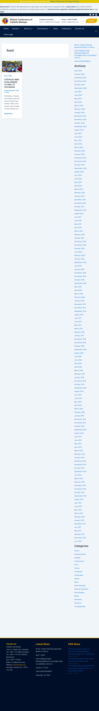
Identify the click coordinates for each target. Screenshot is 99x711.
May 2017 (77, 325)
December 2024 (80, 78)
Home (6, 29)
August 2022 (79, 172)
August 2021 (79, 214)
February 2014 (79, 454)
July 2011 (77, 527)
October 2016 (79, 346)
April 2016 (78, 367)
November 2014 (80, 423)
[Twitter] (93, 15)
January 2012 (79, 520)
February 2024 (79, 109)
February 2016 (79, 374)
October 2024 (79, 85)
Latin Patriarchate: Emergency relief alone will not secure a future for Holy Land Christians (81, 668)
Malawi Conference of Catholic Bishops (64, 1)
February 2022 (79, 193)
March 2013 (78, 478)
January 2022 (79, 196)
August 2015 (79, 391)
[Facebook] (90, 15)
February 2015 (79, 412)
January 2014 (79, 458)
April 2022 (78, 186)
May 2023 (78, 140)
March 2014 (78, 451)
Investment (78, 572)
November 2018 (80, 276)
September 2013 (80, 471)
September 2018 (80, 283)
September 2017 (80, 311)
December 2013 (80, 461)
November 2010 (80, 538)
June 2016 (78, 360)
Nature (76, 579)
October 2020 (79, 248)
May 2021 (78, 224)
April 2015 (78, 405)
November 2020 (80, 245)
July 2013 (77, 475)
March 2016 (78, 370)
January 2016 (79, 377)
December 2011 (80, 524)
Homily (76, 568)
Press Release (79, 592)
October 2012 (79, 492)
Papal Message (79, 585)
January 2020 (79, 259)
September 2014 (80, 430)
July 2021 (77, 217)
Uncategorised (79, 606)
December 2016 (80, 339)
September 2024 (80, 88)
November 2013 (80, 464)
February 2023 (79, 151)
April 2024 (78, 102)
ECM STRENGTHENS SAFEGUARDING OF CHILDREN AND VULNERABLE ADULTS (49, 661)
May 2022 (78, 182)
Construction (79, 561)
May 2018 (78, 287)
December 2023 (80, 116)
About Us (28, 29)
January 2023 (79, 154)
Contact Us (79, 29)
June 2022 (78, 179)
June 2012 (78, 506)
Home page (8, 34)
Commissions (42, 29)
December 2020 (80, 241)
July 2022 (78, 175)
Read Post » (8, 113)
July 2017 (77, 318)
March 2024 (78, 105)
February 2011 (79, 534)
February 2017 (79, 332)
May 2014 (78, 444)
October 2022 (79, 165)
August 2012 (79, 499)
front (6, 76)
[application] (19, 29)
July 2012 (77, 503)
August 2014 (79, 433)
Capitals (77, 558)
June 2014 (78, 440)
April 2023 (78, 144)
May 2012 (78, 510)
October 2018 (79, 280)
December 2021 (80, 200)
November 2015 (80, 381)
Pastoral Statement (81, 589)
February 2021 (79, 234)
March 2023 (78, 147)
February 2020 (79, 255)
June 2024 (78, 95)
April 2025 (78, 71)
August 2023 (79, 130)
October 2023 (79, 123)
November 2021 (80, 203)
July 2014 (77, 437)
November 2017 (80, 308)
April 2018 (78, 290)
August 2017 (78, 315)
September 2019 (80, 262)
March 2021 (78, 231)
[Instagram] (96, 15)
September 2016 (80, 349)
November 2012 (80, 489)
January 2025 (79, 74)
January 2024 (79, 112)
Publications (66, 29)
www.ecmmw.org (19, 665)
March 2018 (78, 294)
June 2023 (78, 137)
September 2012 (80, 496)
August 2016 (79, 353)
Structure (77, 603)
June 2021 (78, 221)
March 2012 (78, 513)
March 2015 (78, 409)
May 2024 (78, 99)
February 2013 (79, 482)
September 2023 (80, 126)
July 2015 (77, 395)
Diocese (15, 29)
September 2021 (80, 210)
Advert (76, 551)
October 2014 (79, 426)
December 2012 (80, 485)
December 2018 (80, 273)
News (55, 29)
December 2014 (80, 419)
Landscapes (78, 575)
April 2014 (78, 447)
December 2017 (80, 304)
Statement (78, 599)
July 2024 (78, 92)
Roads (76, 596)
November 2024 (80, 81)
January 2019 (79, 269)
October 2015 (79, 384)
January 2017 (79, 336)
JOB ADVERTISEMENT (82, 61)
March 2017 (78, 329)
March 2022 (78, 189)
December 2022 (80, 158)
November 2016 (80, 342)
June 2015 (78, 398)
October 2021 (79, 207)
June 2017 (78, 322)
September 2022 (80, 168)
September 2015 (80, 388)
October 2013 (79, 468)
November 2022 (80, 161)
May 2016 (78, 363)
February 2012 (79, 517)
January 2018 (79, 301)
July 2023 (78, 133)
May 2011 (77, 531)
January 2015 (79, 416)
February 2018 (79, 297)
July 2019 (77, 266)
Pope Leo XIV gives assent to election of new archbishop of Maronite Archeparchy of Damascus (81, 651)
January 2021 (79, 238)
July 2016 (77, 356)
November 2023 (80, 119)
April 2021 (78, 227)
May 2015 (78, 402)
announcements (80, 554)
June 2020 (78, 252)
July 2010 (77, 541)
